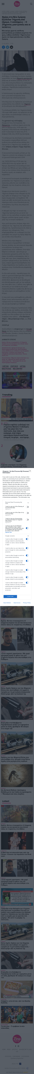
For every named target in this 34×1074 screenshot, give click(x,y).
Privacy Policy (27, 602)
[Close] (30, 471)
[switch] (27, 507)
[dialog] (17, 537)
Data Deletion (7, 602)
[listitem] (17, 503)
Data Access (17, 602)
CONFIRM (10, 596)
